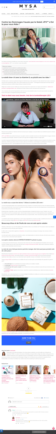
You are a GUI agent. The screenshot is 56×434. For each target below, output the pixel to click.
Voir (42, 1)
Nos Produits (22, 16)
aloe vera (16, 220)
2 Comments (46, 27)
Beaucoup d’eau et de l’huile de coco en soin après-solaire (14, 71)
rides (15, 88)
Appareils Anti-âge (27, 16)
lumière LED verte (36, 220)
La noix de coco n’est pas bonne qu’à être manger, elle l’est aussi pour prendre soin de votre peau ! (21, 74)
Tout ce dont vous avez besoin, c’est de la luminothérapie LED (26, 95)
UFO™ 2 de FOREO (5, 135)
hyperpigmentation (10, 88)
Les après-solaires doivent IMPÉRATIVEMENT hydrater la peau (15, 73)
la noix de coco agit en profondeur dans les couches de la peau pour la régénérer (29, 253)
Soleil (31, 27)
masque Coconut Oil (7, 331)
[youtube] (6, 7)
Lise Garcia (4, 27)
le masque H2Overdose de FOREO (31, 244)
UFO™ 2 (5, 199)
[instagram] (4, 7)
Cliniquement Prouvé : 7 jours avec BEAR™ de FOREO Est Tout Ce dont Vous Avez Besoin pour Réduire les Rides (49, 378)
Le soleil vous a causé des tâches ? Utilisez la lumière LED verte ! (15, 70)
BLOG (12, 16)
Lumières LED (21, 27)
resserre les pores (14, 265)
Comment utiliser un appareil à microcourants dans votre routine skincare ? (21, 378)
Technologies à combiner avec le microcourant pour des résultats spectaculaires (7, 378)
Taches (33, 27)
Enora (23, 419)
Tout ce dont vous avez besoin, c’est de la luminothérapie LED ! (15, 69)
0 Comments (6, 383)
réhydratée (22, 231)
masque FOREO (8, 259)
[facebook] (2, 7)
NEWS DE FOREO (16, 16)
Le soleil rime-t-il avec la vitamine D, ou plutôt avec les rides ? (14, 67)
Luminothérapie (27, 27)
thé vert (25, 220)
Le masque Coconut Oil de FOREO (31, 255)
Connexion (47, 397)
